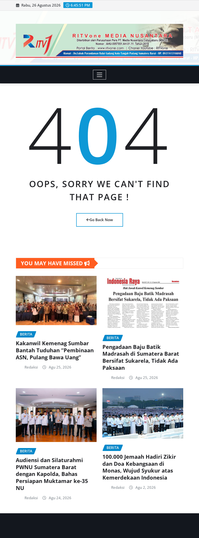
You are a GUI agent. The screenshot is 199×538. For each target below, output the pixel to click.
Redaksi (31, 367)
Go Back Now (101, 219)
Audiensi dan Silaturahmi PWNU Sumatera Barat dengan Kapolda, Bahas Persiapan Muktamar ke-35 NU (52, 473)
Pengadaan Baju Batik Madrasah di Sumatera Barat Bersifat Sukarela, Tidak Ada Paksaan (140, 357)
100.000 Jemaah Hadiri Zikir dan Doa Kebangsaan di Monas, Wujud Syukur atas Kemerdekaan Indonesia (139, 467)
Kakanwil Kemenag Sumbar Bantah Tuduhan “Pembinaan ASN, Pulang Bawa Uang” (55, 350)
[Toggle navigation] (99, 75)
